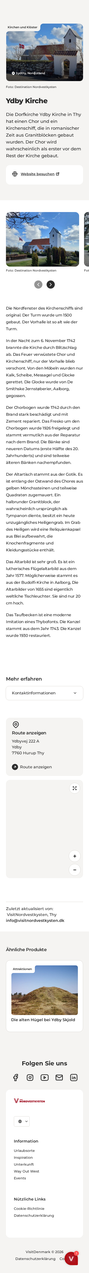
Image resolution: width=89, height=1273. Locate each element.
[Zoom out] (75, 870)
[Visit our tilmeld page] (59, 1077)
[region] (44, 829)
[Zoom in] (75, 856)
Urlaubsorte (24, 1150)
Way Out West (26, 1171)
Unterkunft (24, 1164)
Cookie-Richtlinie (29, 1208)
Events (20, 1178)
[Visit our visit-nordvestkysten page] (73, 1077)
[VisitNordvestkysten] (29, 1101)
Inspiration (23, 1157)
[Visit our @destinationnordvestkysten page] (44, 1077)
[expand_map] (74, 788)
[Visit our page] (15, 1077)
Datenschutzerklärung (34, 1215)
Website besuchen (38, 174)
